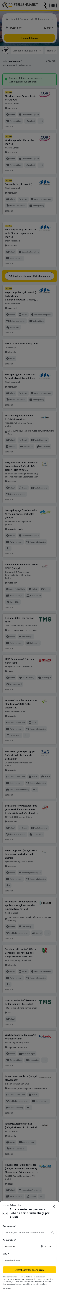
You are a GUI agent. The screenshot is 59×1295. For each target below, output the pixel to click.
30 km (48, 1246)
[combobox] (27, 1232)
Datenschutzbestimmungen (13, 1279)
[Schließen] (53, 1206)
